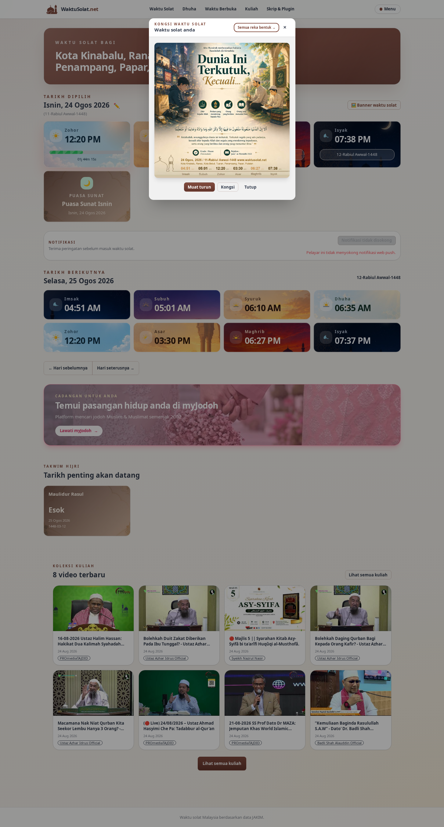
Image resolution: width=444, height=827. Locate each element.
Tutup (250, 187)
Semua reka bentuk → (257, 27)
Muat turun (199, 187)
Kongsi (228, 187)
